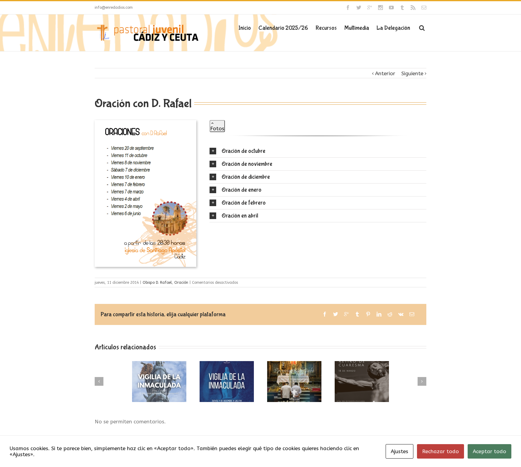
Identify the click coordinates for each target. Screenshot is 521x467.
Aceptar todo (489, 451)
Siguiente (412, 73)
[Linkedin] (379, 314)
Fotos (217, 128)
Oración (181, 282)
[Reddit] (389, 314)
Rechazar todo (440, 451)
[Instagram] (380, 7)
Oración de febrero (244, 202)
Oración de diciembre (246, 176)
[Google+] (369, 7)
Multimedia (356, 27)
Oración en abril (240, 215)
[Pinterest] (368, 314)
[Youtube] (391, 7)
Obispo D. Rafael (157, 282)
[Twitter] (358, 7)
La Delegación (393, 27)
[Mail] (424, 7)
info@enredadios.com (114, 7)
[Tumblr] (402, 7)
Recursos (326, 27)
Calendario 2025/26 (283, 27)
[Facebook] (348, 7)
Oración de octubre (243, 150)
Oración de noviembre (247, 163)
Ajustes (399, 451)
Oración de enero (241, 189)
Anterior (385, 73)
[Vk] (400, 314)
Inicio (244, 27)
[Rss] (413, 7)
